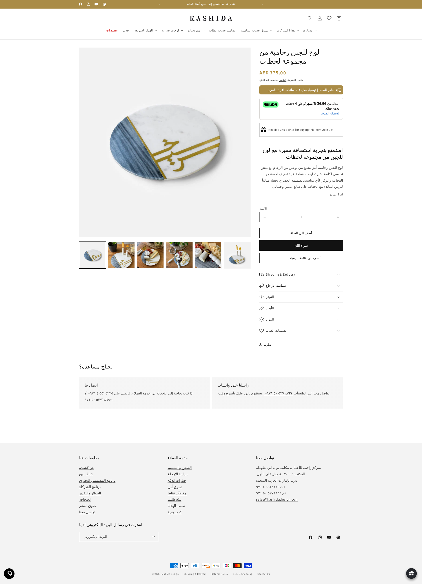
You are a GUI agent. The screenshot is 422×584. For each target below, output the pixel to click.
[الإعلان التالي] (262, 4)
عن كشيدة (86, 467)
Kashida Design (170, 573)
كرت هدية (175, 512)
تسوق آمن (175, 487)
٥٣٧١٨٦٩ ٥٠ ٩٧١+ (278, 393)
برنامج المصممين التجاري (97, 480)
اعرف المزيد (276, 90)
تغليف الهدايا (176, 505)
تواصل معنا (87, 512)
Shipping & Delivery (195, 573)
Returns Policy (219, 573)
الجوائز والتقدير (90, 493)
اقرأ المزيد (336, 194)
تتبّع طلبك (175, 499)
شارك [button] (267, 344)
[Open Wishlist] (329, 18)
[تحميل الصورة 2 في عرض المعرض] (121, 255)
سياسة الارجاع (178, 474)
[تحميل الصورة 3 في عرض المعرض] (150, 255)
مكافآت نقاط (177, 493)
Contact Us (263, 573)
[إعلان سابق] (160, 4)
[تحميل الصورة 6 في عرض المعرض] (237, 255)
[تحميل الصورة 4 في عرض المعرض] (179, 255)
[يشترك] (153, 537)
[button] (145, 30)
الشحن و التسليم (180, 467)
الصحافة (85, 499)
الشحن (282, 79)
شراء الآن (301, 245)
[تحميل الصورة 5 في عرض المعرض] (208, 255)
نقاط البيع (86, 474)
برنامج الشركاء (90, 487)
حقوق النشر (87, 505)
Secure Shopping (243, 573)
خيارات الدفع (177, 480)
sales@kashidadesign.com (277, 499)
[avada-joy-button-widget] (411, 573)
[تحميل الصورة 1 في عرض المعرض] (92, 255)
